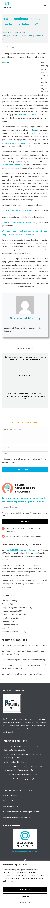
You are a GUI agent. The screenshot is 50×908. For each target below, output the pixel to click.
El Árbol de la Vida (10, 806)
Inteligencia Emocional (11, 614)
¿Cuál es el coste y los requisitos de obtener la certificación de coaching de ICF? (25, 396)
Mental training (8, 625)
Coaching (6, 604)
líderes (35, 130)
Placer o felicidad (10, 795)
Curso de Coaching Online (16, 762)
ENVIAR (25, 521)
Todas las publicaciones (11, 632)
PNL (3, 628)
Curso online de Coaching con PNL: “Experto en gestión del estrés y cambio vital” (23, 768)
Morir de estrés (9, 801)
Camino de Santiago (10, 601)
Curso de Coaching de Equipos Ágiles (21, 779)
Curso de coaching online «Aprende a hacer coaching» (24, 659)
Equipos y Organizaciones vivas (15, 36)
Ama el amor (25, 375)
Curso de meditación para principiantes (22, 774)
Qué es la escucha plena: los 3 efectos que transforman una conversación (25, 358)
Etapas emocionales (10, 611)
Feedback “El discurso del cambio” (17, 817)
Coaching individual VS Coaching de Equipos (21, 811)
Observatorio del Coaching (15, 32)
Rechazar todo (25, 902)
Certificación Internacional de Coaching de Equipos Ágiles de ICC (22, 756)
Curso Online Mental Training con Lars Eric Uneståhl (23, 674)
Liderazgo (31, 36)
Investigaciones (8, 618)
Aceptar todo (25, 889)
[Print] (14, 46)
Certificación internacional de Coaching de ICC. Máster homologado (22, 748)
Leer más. (6, 515)
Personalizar (25, 896)
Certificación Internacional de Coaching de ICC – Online (24, 645)
